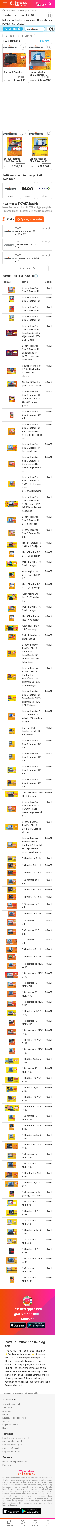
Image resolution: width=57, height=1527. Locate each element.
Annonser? (7, 1407)
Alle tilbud (11, 10)
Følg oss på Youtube (11, 1448)
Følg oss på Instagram (12, 1445)
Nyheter (5, 1428)
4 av (11, 41)
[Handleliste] (43, 3)
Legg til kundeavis (10, 1425)
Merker (5, 1414)
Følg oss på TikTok (11, 1451)
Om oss (5, 1421)
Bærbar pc (22, 10)
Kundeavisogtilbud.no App (14, 1418)
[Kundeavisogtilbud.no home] (18, 4)
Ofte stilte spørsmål (11, 1404)
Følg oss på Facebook (12, 1441)
